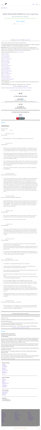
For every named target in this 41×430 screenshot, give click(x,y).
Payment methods (31, 417)
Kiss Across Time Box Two (7, 65)
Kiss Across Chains (6, 57)
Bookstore (16, 412)
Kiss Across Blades (6, 72)
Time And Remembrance (6, 68)
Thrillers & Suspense (5, 383)
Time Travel (24, 87)
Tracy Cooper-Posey (5, 391)
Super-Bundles (4, 386)
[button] (33, 4)
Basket (29, 412)
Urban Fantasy (7, 87)
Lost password (30, 420)
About (16, 413)
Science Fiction (4, 379)
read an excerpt (27, 39)
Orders (29, 413)
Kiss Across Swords (6, 54)
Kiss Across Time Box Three (7, 73)
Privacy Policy (17, 420)
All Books (3, 374)
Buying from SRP (17, 414)
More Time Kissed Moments (7, 70)
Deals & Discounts (5, 370)
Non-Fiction (4, 384)
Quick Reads (4, 367)
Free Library (3, 413)
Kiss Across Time (5, 53)
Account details (30, 418)
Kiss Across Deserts (6, 60)
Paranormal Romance (18, 87)
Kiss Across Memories (6, 77)
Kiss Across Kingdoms (6, 61)
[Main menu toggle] (2, 4)
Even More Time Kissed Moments (8, 79)
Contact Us (16, 416)
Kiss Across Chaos (6, 75)
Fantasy (3, 380)
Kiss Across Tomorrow (6, 69)
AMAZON (20, 116)
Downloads (30, 414)
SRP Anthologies (4, 372)
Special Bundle (25, 86)
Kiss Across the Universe (7, 76)
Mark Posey (4, 394)
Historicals (3, 382)
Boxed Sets (4, 371)
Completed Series (5, 385)
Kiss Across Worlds (6, 66)
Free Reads (4, 368)
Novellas (30, 87)
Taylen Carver (4, 393)
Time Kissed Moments (6, 56)
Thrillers (2, 420)
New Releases (4, 365)
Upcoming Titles (4, 366)
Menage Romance (12, 87)
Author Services (17, 418)
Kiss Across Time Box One (7, 58)
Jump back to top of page (25, 327)
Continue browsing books (16, 327)
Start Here (3, 364)
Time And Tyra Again (6, 62)
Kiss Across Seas (5, 64)
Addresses (29, 416)
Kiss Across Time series (19, 52)
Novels (27, 87)
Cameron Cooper (4, 392)
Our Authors (3, 421)
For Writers (16, 417)
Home (2, 412)
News (2, 422)
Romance (3, 378)
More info (34, 101)
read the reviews (17, 39)
